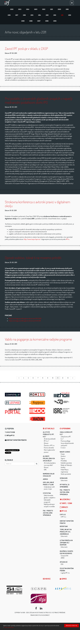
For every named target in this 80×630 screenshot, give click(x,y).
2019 (67, 9)
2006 (46, 21)
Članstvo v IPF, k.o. (49, 445)
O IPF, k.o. (63, 515)
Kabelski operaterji (66, 463)
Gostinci (63, 456)
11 (57, 378)
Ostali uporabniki (66, 474)
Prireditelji (64, 461)
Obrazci (46, 443)
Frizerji (62, 454)
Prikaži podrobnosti (9, 627)
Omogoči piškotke (71, 625)
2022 (43, 9)
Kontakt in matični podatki (17, 440)
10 (52, 378)
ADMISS (45, 479)
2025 (19, 9)
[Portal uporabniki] (15, 411)
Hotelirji (63, 467)
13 (67, 378)
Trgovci (63, 458)
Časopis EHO (64, 556)
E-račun (63, 448)
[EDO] (40, 411)
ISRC (45, 470)
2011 (62, 15)
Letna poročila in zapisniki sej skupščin (66, 542)
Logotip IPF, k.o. (65, 573)
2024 (27, 9)
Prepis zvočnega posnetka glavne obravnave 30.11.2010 (25, 318)
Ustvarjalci (49, 428)
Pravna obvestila (49, 448)
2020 (59, 9)
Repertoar (64, 526)
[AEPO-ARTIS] (66, 589)
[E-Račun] (40, 418)
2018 (9, 15)
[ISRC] (64, 411)
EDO (62, 564)
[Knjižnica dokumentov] (40, 403)
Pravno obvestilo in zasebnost (40, 615)
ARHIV (62, 558)
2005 (54, 21)
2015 (32, 15)
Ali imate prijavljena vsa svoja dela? (49, 458)
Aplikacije (63, 562)
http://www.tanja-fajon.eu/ (32, 239)
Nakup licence (65, 452)
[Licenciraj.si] (15, 394)
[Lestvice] (15, 403)
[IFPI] (41, 598)
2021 (51, 9)
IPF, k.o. (64, 511)
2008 (30, 21)
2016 (24, 15)
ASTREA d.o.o (47, 612)
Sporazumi (63, 478)
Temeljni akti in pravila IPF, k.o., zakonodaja (66, 532)
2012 (54, 15)
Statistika (47, 493)
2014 (39, 15)
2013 (47, 15)
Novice (48, 579)
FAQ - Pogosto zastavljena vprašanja (48, 513)
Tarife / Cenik (66, 503)
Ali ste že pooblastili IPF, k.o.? (48, 434)
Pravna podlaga (65, 441)
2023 (35, 9)
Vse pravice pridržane (58, 612)
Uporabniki (65, 428)
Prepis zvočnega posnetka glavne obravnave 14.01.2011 (25, 321)
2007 (38, 21)
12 (62, 378)
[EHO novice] (64, 395)
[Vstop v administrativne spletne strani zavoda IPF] (40, 395)
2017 (16, 15)
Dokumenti (64, 480)
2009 (22, 21)
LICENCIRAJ (65, 499)
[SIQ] (17, 590)
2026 (11, 9)
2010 (69, 15)
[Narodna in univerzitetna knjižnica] (64, 402)
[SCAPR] (41, 589)
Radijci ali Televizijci (66, 465)
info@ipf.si (10, 435)
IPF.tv (67, 239)
